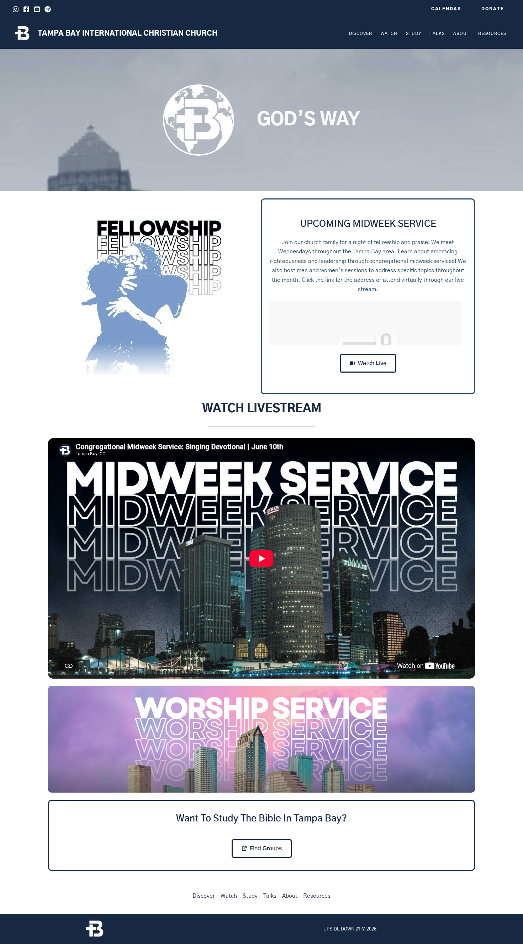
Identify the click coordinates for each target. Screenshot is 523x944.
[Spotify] (47, 9)
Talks (269, 896)
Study (250, 896)
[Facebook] (26, 9)
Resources (317, 896)
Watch (229, 896)
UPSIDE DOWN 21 (341, 929)
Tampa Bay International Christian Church (127, 33)
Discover (203, 896)
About (289, 896)
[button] (446, 8)
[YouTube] (37, 9)
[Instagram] (15, 9)
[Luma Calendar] (368, 323)
